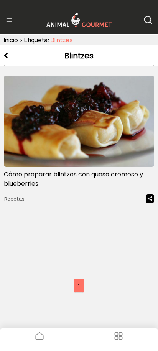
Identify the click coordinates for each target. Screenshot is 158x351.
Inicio (11, 40)
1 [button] (79, 285)
